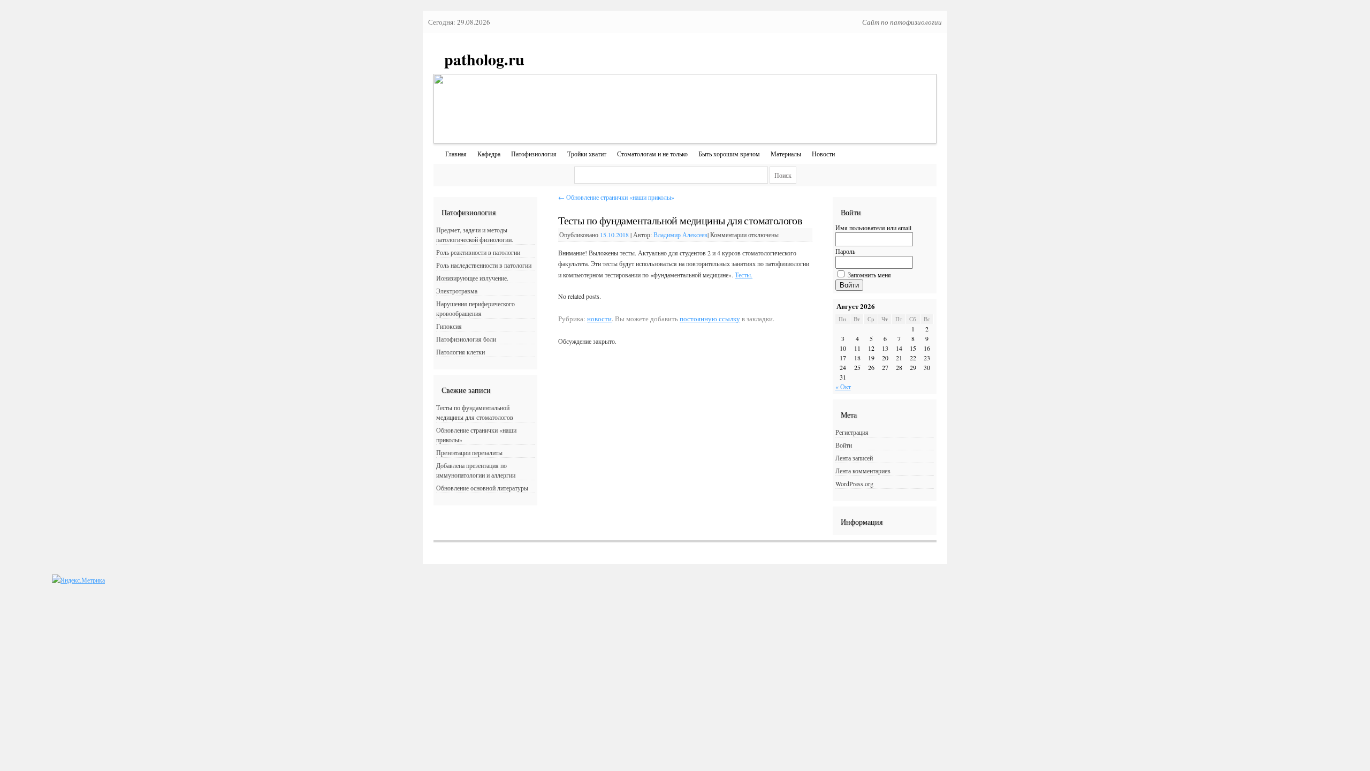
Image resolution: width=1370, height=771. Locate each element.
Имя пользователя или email (873, 227)
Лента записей (854, 457)
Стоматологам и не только (652, 153)
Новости (823, 153)
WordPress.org (854, 483)
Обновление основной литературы (482, 487)
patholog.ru (484, 59)
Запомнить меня (869, 274)
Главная (456, 153)
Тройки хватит (586, 153)
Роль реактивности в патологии (478, 252)
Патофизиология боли (466, 339)
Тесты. (743, 274)
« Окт (843, 386)
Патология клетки (460, 351)
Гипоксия (449, 326)
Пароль (845, 251)
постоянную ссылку (710, 318)
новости (599, 318)
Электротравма (456, 290)
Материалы (786, 153)
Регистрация (852, 432)
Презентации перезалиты (469, 452)
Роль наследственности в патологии (483, 265)
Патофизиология (534, 153)
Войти (849, 285)
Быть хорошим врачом (729, 153)
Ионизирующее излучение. (472, 278)
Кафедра (488, 153)
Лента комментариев (862, 470)
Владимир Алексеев (680, 234)
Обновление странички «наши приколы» (616, 197)
